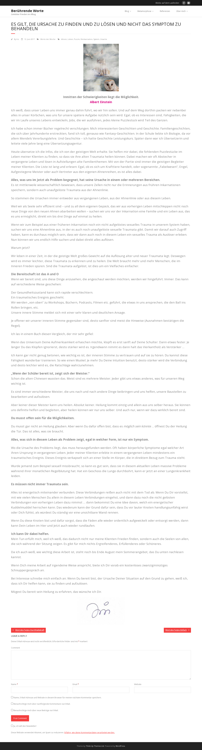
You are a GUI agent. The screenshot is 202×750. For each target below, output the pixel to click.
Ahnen (64, 39)
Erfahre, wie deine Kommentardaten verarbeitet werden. (89, 732)
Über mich (181, 11)
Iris (17, 39)
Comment (15, 647)
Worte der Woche (47, 39)
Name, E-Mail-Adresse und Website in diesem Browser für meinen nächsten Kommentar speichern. (57, 697)
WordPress (120, 746)
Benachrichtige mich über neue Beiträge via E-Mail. (36, 710)
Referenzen (165, 11)
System (96, 39)
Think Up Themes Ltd (95, 746)
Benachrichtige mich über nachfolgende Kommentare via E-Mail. (42, 704)
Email (76, 684)
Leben (70, 39)
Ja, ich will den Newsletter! (25, 726)
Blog (127, 11)
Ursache (103, 39)
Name (14, 684)
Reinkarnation (86, 39)
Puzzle (77, 39)
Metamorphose (144, 11)
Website (137, 684)
